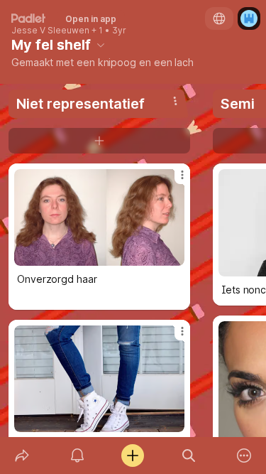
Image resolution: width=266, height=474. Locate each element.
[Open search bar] (189, 455)
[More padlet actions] (244, 455)
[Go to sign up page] (249, 18)
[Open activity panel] (77, 455)
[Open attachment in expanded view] (99, 217)
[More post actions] (173, 180)
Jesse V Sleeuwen (50, 31)
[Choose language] (219, 18)
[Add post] (132, 455)
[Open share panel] (22, 455)
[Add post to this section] (99, 140)
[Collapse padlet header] (100, 45)
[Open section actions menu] (175, 101)
